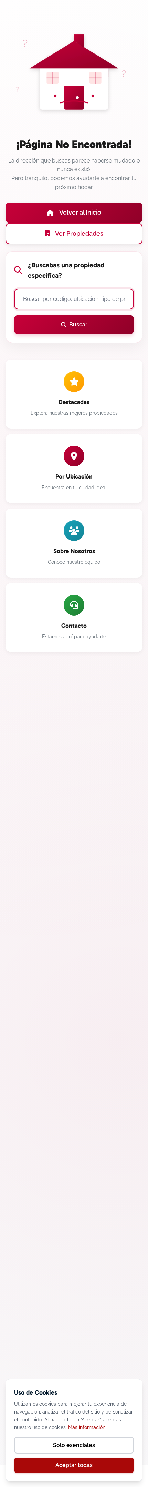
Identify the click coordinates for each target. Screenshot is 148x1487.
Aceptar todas (74, 1465)
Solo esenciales (74, 1445)
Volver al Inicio (80, 212)
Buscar (78, 324)
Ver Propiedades (79, 233)
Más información (86, 1427)
